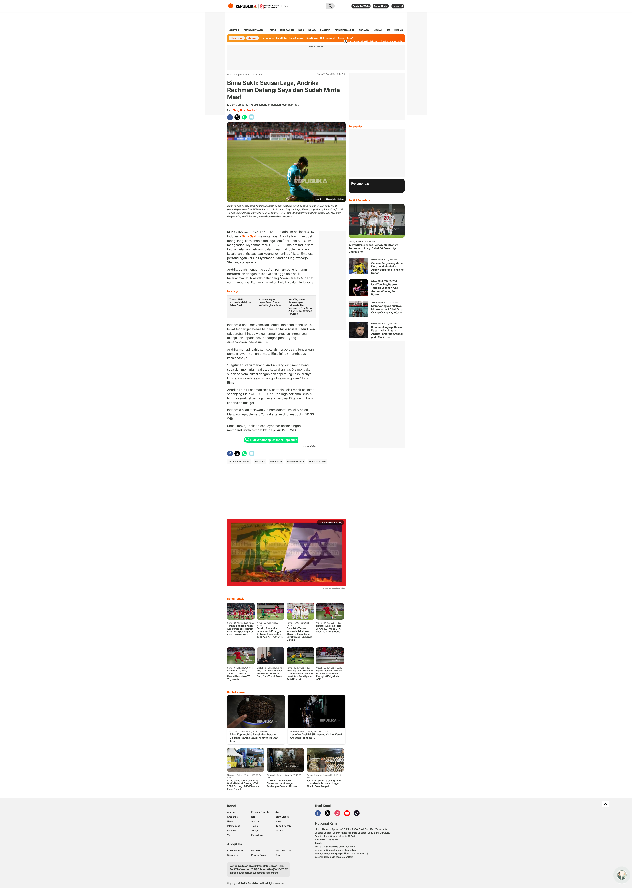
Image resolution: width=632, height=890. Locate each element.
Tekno (254, 825)
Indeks (398, 30)
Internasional (255, 74)
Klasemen (236, 38)
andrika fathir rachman (239, 461)
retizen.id (398, 6)
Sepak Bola (241, 74)
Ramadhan (257, 835)
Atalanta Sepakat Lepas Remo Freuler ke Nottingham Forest (270, 302)
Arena (341, 38)
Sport (278, 821)
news (311, 30)
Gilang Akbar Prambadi (245, 110)
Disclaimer (232, 855)
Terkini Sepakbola (359, 200)
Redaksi (255, 850)
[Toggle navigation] (230, 6)
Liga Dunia (311, 38)
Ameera (231, 812)
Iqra (253, 816)
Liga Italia (281, 38)
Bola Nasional (327, 38)
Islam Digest (281, 816)
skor (273, 30)
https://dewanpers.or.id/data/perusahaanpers (253, 872)
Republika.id (380, 6)
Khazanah (232, 816)
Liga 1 (350, 38)
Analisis (255, 821)
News (230, 821)
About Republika (236, 850)
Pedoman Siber (283, 850)
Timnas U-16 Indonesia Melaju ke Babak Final (240, 302)
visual (378, 30)
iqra (301, 30)
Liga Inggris (267, 38)
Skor (277, 812)
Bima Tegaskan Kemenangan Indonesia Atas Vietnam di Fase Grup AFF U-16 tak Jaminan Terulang (300, 306)
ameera (234, 30)
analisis (325, 30)
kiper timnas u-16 (295, 461)
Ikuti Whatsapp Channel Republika (273, 440)
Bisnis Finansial (345, 30)
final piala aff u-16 (317, 461)
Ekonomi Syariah (254, 30)
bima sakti (260, 461)
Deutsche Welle (361, 6)
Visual (254, 830)
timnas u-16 (276, 461)
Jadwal (252, 38)
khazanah (287, 30)
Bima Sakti (249, 236)
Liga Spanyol (296, 38)
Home (230, 74)
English (279, 830)
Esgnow (231, 830)
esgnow (364, 30)
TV (388, 30)
